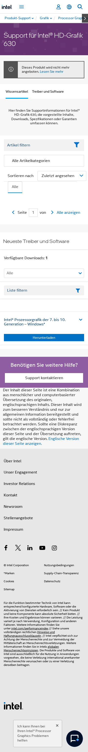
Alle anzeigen (68, 212)
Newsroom (13, 506)
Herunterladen (44, 337)
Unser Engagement (20, 472)
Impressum (13, 529)
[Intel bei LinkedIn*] (30, 548)
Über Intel (12, 461)
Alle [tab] (15, 186)
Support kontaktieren (44, 378)
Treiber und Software (48, 91)
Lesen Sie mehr (51, 71)
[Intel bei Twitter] (18, 548)
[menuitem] (44, 18)
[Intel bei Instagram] (54, 548)
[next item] (85, 18)
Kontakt (10, 495)
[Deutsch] (69, 7)
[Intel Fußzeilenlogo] (13, 705)
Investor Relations (19, 483)
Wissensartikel (17, 91)
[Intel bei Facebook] (6, 548)
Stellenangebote (18, 518)
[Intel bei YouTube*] (42, 548)
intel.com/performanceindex (29, 628)
